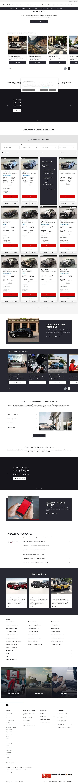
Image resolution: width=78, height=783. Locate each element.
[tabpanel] (46, 550)
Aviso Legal (45, 781)
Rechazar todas (43, 89)
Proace (7, 757)
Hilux (7, 745)
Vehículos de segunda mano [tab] (13, 541)
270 (45, 308)
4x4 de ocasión (26, 723)
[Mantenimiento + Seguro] (17, 363)
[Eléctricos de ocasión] (37, 45)
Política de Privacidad (45, 86)
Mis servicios (43, 716)
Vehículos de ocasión (16, 4)
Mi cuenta (74, 4)
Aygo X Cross (9, 713)
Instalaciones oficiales (45, 719)
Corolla (7, 722)
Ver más (10, 379)
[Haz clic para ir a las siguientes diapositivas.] (69, 68)
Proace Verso (9, 750)
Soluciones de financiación (29, 725)
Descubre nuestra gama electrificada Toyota (62, 721)
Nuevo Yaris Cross (10, 720)
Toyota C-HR (9, 729)
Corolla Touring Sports (11, 727)
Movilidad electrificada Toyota (64, 727)
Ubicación (60, 144)
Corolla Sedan (9, 724)
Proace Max (8, 754)
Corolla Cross (9, 734)
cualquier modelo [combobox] (26, 147)
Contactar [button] (10, 200)
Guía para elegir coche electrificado (62, 716)
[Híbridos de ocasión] (17, 45)
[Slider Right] (18, 164)
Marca (4, 144)
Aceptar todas (52, 89)
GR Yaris (8, 718)
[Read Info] (9, 188)
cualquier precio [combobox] (44, 147)
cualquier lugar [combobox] (63, 147)
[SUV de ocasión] (57, 45)
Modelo (22, 144)
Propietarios (36, 4)
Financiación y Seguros (28, 4)
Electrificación (44, 4)
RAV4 (7, 736)
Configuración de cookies (28, 89)
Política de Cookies (62, 781)
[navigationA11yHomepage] (3, 4)
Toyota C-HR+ (9, 731)
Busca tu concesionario (73, 1)
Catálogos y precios (10, 762)
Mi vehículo (42, 713)
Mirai (7, 741)
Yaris (7, 715)
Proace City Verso (10, 748)
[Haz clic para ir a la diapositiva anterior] (65, 68)
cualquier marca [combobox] (7, 147)
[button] (37, 120)
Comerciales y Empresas (53, 4)
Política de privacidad (53, 781)
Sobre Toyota (63, 4)
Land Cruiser (9, 743)
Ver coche (10, 196)
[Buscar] (68, 4)
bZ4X (7, 738)
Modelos (9, 4)
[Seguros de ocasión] (57, 363)
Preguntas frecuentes (45, 722)
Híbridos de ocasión (27, 717)
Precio (41, 144)
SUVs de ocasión (26, 720)
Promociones (9, 760)
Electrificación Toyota (62, 713)
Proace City (8, 752)
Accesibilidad (69, 781)
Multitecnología (61, 724)
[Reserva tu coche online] (37, 363)
